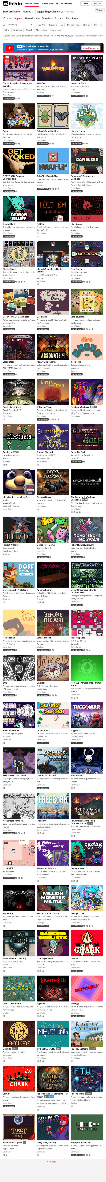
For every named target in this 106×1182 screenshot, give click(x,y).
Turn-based (17, 30)
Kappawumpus (43, 458)
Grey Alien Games (78, 1055)
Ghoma (74, 781)
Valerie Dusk (42, 596)
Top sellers (47, 18)
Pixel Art (41, 25)
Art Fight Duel (77, 913)
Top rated (59, 18)
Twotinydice (76, 829)
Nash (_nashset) (43, 368)
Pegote (6, 131)
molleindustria (9, 323)
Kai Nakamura (43, 323)
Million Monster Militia (48, 913)
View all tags (55, 30)
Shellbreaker (77, 775)
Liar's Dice (42, 316)
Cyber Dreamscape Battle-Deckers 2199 (84, 591)
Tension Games (77, 736)
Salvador (40, 89)
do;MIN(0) (8, 868)
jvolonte (6, 137)
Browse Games (32, 3)
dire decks (76, 361)
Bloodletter (8, 361)
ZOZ (5, 682)
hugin (39, 781)
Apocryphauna (44, 589)
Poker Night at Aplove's (82, 544)
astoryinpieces (77, 598)
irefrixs (40, 278)
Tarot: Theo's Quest (12, 1142)
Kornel (6, 827)
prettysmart (8, 781)
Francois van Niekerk (46, 413)
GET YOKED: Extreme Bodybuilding (13, 177)
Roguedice (8, 913)
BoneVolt (75, 644)
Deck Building (73, 25)
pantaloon (7, 1055)
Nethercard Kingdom (13, 820)
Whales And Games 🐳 (80, 919)
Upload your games (66, 35)
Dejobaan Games (44, 919)
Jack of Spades (78, 637)
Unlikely (41, 682)
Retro (6, 30)
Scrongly (75, 1003)
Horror (97, 25)
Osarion (40, 503)
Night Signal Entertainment (82, 413)
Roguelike (52, 25)
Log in (85, 3)
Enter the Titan (44, 407)
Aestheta (7, 452)
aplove (5, 458)
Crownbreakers (78, 868)
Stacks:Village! (78, 316)
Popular (18, 18)
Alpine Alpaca (43, 730)
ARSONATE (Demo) (46, 361)
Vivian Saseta (76, 275)
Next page (51, 1161)
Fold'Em (40, 224)
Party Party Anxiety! (47, 1142)
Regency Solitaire (79, 1048)
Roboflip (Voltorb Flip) (47, 176)
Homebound (9, 637)
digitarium (41, 137)
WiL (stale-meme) (10, 689)
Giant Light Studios (11, 506)
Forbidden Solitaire (80, 407)
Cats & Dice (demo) (12, 1003)
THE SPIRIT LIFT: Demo (14, 775)
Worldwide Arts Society (14, 958)
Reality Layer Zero (12, 407)
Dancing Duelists (45, 958)
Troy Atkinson (9, 644)
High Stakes (76, 224)
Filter (101, 10)
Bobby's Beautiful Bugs (48, 131)
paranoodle (42, 1055)
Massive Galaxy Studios (81, 1100)
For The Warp (77, 1093)
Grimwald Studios (44, 1010)
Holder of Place (78, 83)
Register (97, 3)
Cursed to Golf (78, 452)
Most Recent (72, 18)
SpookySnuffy (42, 230)
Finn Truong (76, 137)
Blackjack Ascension (81, 1142)
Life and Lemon (78, 131)
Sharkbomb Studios (79, 874)
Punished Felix (43, 874)
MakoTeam (41, 551)
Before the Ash (44, 637)
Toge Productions (10, 551)
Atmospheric (41, 30)
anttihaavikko (8, 871)
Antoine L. (75, 1148)
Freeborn (41, 820)
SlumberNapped (45, 452)
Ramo (5, 964)
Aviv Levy (41, 644)
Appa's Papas (8, 1148)
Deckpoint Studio (44, 827)
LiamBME (75, 458)
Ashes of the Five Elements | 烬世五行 (53, 1103)
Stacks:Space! (10, 269)
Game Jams (47, 3)
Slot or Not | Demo (46, 544)
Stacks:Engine (8, 275)
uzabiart (6, 230)
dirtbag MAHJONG (46, 1048)
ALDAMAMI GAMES (12, 368)
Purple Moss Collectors (81, 185)
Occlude (7, 1048)
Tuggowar (75, 730)
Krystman (75, 230)
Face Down (76, 269)
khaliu (5, 919)
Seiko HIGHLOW (11, 730)
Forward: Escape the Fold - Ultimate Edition (83, 822)
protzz (73, 964)
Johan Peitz (42, 736)
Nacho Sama (42, 689)
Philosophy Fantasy (46, 868)
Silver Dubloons (77, 1010)
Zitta (73, 89)
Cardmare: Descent (46, 775)
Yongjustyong (8, 1010)
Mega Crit (41, 964)
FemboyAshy (8, 92)
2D (62, 25)
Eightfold (41, 1003)
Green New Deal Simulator (16, 316)
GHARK (74, 958)
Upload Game (65, 3)
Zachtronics (76, 506)
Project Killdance (11, 544)
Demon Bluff (9, 224)
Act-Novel (7, 413)
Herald (40, 182)
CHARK (6, 1093)
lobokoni (6, 736)
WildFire (41, 83)
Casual (29, 30)
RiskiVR (74, 691)
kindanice (75, 368)
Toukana (6, 596)
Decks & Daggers (45, 497)
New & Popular (32, 18)
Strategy (86, 25)
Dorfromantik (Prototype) (15, 589)
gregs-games (8, 185)
